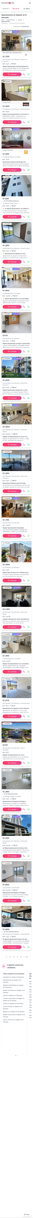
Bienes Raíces (11, 20)
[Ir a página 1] (15, 1055)
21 (26, 957)
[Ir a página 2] (16, 1055)
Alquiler (20, 20)
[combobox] (22, 26)
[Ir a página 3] (17, 1055)
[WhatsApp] (28, 74)
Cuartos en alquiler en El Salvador (13, 1003)
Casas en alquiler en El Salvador (12, 995)
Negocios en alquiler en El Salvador (14, 1011)
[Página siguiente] (30, 957)
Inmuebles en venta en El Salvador (13, 977)
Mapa (28, 1214)
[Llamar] (24, 74)
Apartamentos (5, 21)
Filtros (28, 8)
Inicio (2, 20)
